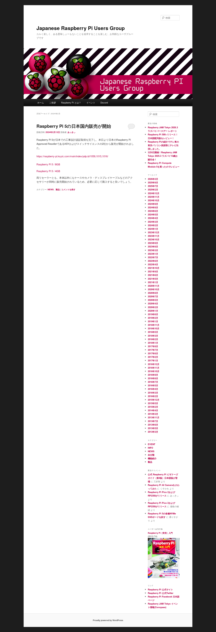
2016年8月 (153, 378)
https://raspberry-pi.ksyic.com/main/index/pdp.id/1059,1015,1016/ (72, 156)
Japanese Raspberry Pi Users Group (80, 28)
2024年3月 (153, 221)
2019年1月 (153, 321)
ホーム (40, 102)
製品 (58, 189)
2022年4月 (153, 264)
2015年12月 (153, 399)
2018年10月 (153, 328)
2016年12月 (153, 364)
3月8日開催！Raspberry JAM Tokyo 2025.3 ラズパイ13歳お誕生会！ (163, 156)
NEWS (51, 189)
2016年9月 (153, 374)
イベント (90, 102)
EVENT (151, 444)
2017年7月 (153, 349)
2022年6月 (153, 260)
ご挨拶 (52, 102)
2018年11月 (153, 324)
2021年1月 (153, 282)
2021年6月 (153, 275)
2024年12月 (153, 193)
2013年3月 (153, 431)
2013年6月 (153, 424)
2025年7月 (153, 186)
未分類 (151, 454)
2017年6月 (153, 353)
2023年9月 (153, 243)
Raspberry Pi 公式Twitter (160, 593)
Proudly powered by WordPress (108, 620)
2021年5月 (153, 278)
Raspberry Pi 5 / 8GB (48, 164)
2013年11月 (153, 417)
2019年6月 (153, 314)
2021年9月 (153, 271)
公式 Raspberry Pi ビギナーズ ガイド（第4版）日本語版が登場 (163, 478)
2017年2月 (153, 356)
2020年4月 (153, 303)
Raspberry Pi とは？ (71, 102)
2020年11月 (153, 285)
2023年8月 (153, 246)
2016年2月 (153, 396)
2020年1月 (153, 310)
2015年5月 (153, 403)
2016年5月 (153, 385)
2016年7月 (153, 381)
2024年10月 (153, 200)
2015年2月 (153, 406)
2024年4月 (153, 218)
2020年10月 (153, 289)
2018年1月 (153, 342)
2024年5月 (153, 214)
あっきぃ (72, 132)
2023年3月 (153, 250)
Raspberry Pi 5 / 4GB (48, 171)
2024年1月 (153, 228)
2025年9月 (153, 182)
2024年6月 (153, 211)
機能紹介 (152, 458)
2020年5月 (153, 300)
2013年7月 (153, 421)
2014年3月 (153, 413)
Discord (104, 102)
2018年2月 (153, 339)
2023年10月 (153, 239)
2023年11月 (153, 235)
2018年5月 (153, 332)
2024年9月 (153, 203)
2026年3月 (153, 178)
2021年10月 (153, 267)
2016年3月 (153, 392)
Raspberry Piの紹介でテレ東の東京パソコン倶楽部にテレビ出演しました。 (163, 145)
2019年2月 (153, 317)
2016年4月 (153, 388)
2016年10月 (153, 371)
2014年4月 (153, 410)
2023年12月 (153, 232)
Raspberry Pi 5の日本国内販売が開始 (73, 126)
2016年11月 (153, 367)
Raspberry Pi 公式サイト (160, 589)
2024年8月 (153, 207)
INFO (150, 447)
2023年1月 (153, 253)
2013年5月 (153, 428)
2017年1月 (153, 360)
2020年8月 (153, 292)
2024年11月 (153, 196)
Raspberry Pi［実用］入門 (160, 532)
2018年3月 (153, 335)
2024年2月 (153, 225)
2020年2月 (153, 307)
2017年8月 (153, 346)
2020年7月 (153, 296)
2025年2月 (153, 189)
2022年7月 (153, 257)
